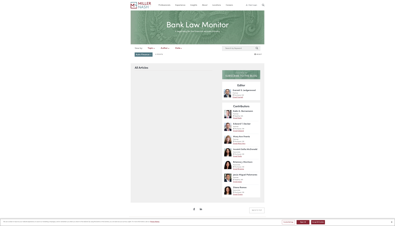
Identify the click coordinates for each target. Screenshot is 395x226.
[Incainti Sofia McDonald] (227, 153)
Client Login (252, 5)
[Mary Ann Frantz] (227, 140)
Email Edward (238, 131)
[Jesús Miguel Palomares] (227, 178)
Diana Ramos (240, 187)
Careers (229, 5)
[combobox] (238, 48)
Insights (193, 5)
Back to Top (257, 210)
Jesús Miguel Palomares (245, 175)
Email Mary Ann (239, 144)
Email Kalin (237, 118)
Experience (180, 5)
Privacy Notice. (155, 221)
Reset (259, 54)
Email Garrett (238, 97)
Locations (216, 5)
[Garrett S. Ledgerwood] (227, 94)
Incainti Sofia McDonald (245, 149)
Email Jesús (237, 182)
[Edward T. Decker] (227, 127)
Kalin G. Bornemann (243, 111)
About (204, 5)
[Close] (391, 222)
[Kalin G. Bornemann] (227, 114)
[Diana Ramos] (227, 191)
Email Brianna (238, 169)
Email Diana (238, 194)
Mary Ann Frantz (241, 137)
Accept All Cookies (318, 222)
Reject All (303, 222)
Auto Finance (144, 55)
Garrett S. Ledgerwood (244, 90)
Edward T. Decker (242, 124)
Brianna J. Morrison (242, 162)
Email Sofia (237, 156)
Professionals (164, 5)
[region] (197, 222)
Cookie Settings (288, 222)
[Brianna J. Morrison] (227, 165)
